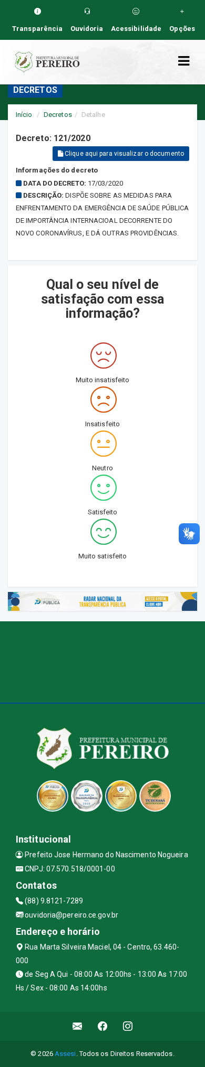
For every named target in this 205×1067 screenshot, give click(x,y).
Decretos (58, 114)
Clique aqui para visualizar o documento (123, 153)
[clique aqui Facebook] (103, 1026)
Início (24, 114)
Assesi (65, 1054)
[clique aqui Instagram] (128, 1026)
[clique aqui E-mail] (77, 1026)
